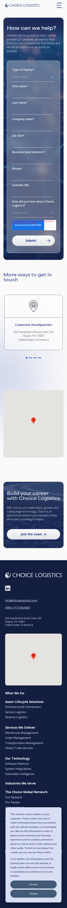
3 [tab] (35, 357)
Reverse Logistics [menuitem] (16, 717)
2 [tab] (30, 357)
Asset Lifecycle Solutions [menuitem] (24, 702)
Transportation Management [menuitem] (24, 743)
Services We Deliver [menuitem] (20, 727)
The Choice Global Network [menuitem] (26, 792)
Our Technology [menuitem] (17, 758)
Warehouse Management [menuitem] (21, 733)
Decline (34, 893)
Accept (33, 884)
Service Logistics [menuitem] (15, 712)
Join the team (31, 534)
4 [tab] (39, 357)
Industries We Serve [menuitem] (20, 783)
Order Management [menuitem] (18, 738)
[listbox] (32, 77)
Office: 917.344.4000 (17, 608)
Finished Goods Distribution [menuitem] (23, 707)
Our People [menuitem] (12, 802)
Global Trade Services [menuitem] (19, 748)
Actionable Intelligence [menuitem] (19, 774)
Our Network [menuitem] (13, 797)
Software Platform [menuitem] (17, 763)
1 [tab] (26, 358)
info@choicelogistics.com (21, 600)
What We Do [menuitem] (14, 693)
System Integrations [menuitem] (18, 768)
